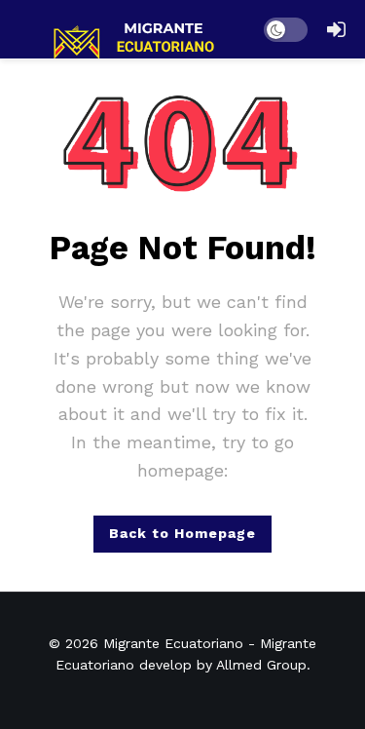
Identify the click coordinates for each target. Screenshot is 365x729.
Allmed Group (261, 664)
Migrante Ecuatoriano (173, 643)
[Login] (335, 29)
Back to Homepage (182, 533)
